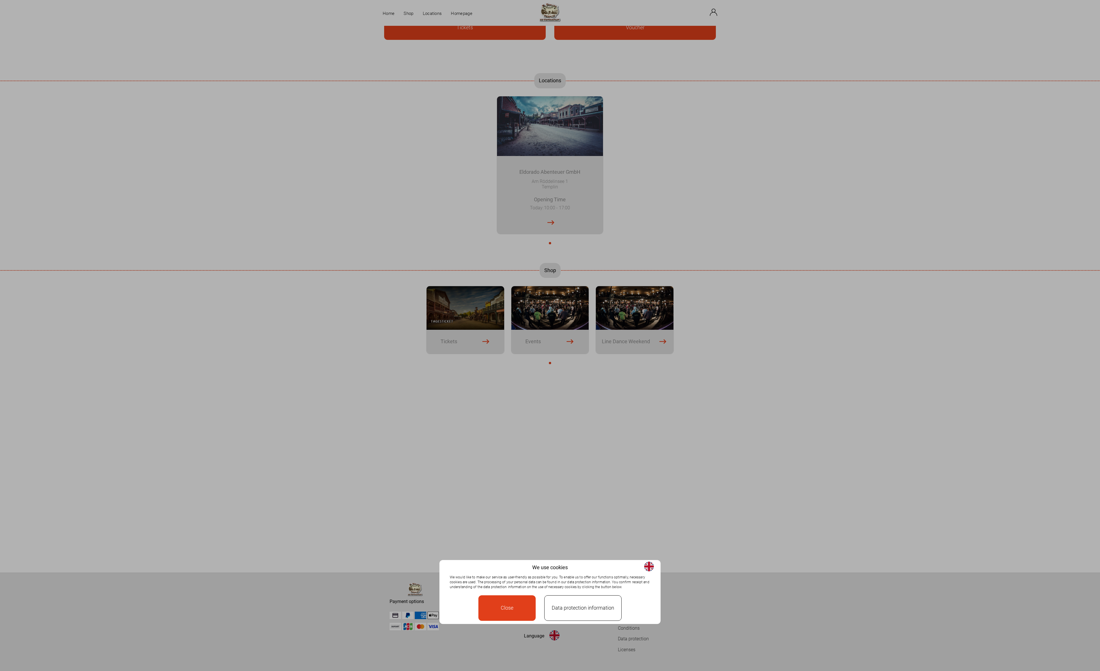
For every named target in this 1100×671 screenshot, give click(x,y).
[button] (649, 566)
